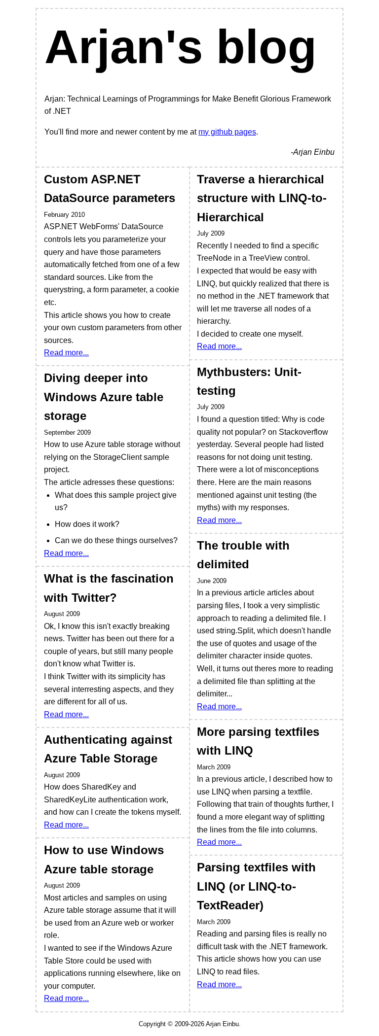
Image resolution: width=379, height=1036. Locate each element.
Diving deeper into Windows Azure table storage (103, 396)
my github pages (227, 132)
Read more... (66, 352)
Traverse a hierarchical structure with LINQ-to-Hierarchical (262, 198)
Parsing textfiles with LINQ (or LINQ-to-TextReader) (256, 886)
